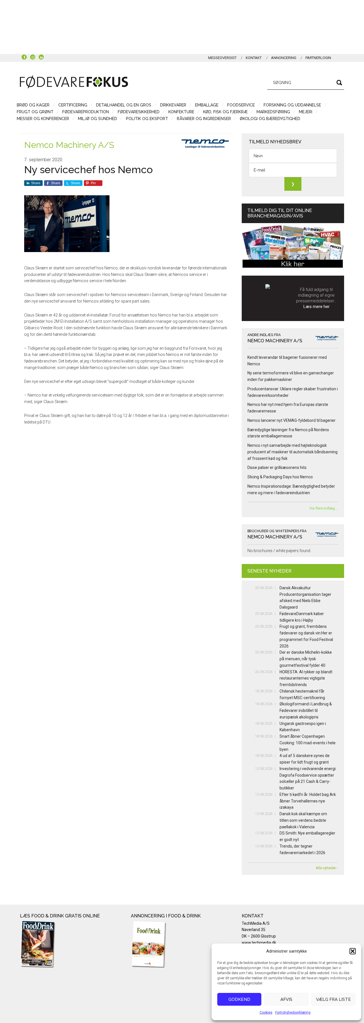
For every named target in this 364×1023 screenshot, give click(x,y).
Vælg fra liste (333, 999)
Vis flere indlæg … (323, 508)
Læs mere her (316, 306)
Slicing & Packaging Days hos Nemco (280, 477)
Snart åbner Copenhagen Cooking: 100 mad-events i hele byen (308, 743)
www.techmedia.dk (259, 942)
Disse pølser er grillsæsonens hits (277, 467)
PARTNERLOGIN (318, 58)
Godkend (239, 999)
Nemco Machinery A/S (69, 145)
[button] (352, 951)
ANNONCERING (283, 58)
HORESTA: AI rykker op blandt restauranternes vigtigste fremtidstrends (306, 678)
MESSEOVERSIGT (222, 58)
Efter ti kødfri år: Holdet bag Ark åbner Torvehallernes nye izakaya (308, 801)
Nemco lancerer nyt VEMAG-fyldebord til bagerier (291, 420)
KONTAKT (254, 58)
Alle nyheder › (327, 868)
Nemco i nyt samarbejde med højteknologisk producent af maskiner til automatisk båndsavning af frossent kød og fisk (292, 452)
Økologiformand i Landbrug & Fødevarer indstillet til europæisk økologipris (306, 710)
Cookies (266, 1012)
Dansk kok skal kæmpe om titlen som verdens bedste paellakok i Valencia (303, 820)
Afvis (286, 999)
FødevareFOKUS (74, 82)
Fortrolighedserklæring (293, 1012)
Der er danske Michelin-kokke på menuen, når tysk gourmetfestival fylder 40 (306, 659)
